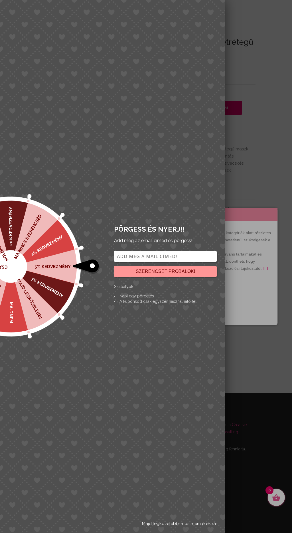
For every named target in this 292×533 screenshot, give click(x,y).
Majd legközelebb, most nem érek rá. (179, 523)
